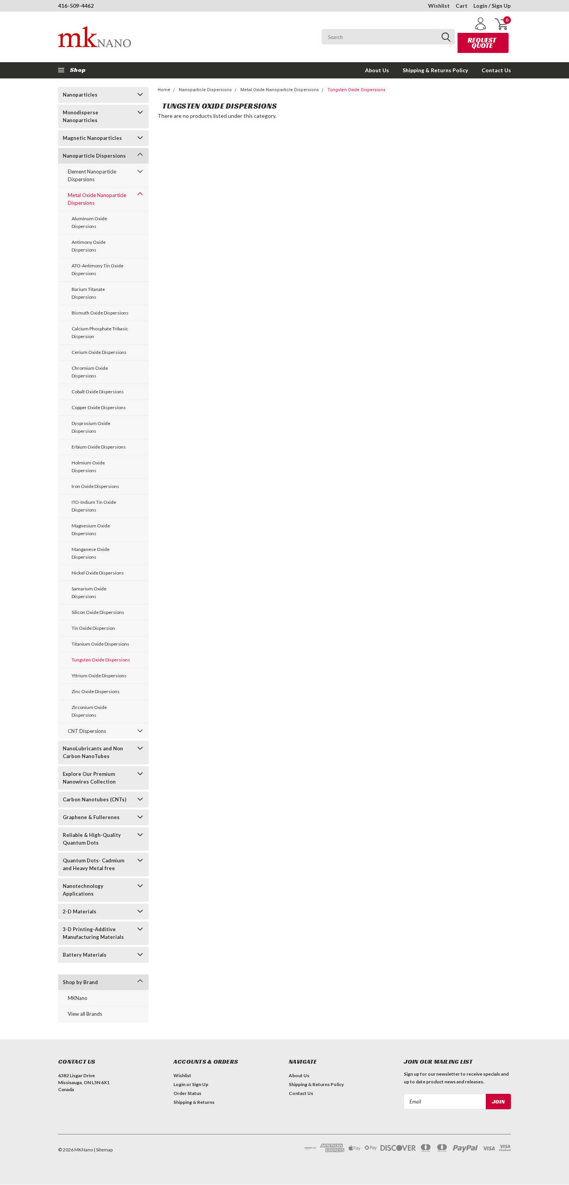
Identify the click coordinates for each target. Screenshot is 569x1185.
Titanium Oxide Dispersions (100, 644)
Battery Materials (84, 955)
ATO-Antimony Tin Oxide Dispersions (97, 269)
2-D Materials (79, 911)
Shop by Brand (80, 982)
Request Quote (482, 43)
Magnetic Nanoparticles (92, 138)
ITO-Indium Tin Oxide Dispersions (94, 506)
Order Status (187, 1093)
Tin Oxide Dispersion (93, 628)
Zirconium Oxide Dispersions (89, 711)
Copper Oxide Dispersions (99, 407)
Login (179, 1084)
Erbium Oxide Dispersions (99, 447)
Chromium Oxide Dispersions (90, 372)
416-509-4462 (76, 5)
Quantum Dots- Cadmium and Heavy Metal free (93, 864)
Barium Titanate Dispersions (88, 293)
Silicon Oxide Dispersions (98, 612)
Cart (462, 5)
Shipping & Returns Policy (435, 70)
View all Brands (85, 1014)
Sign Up (200, 1084)
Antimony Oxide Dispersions (89, 246)
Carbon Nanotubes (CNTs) (94, 799)
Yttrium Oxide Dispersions (99, 675)
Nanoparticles (80, 95)
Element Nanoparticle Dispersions (92, 175)
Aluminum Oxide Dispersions (89, 222)
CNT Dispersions (87, 731)
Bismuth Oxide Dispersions (100, 313)
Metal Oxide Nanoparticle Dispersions (97, 199)
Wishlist (439, 5)
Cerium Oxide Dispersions (99, 352)
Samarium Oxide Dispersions (89, 592)
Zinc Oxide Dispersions (96, 691)
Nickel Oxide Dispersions (98, 573)
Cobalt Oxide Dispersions (98, 391)
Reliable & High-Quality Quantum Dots (92, 839)
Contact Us (496, 70)
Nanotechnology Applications (83, 890)
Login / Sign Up (492, 5)
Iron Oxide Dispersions (95, 486)
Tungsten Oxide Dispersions (101, 660)
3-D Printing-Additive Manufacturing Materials (93, 933)
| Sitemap (103, 1150)
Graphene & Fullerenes (91, 817)
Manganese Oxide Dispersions (91, 553)
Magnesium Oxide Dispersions (91, 529)
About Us (377, 70)
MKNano (77, 998)
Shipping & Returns (193, 1102)
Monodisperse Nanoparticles (80, 116)
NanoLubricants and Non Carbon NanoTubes (93, 752)
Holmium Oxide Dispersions (88, 466)
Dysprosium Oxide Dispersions (91, 427)
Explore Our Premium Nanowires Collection (89, 778)
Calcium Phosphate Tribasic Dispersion (100, 332)
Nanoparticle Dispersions (94, 156)
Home (164, 89)
